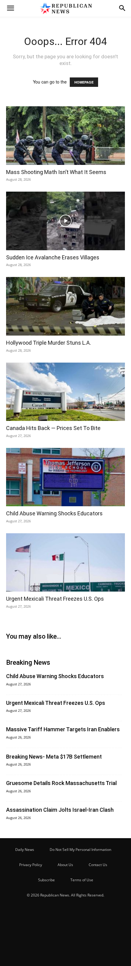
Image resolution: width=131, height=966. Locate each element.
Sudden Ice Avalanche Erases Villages (52, 257)
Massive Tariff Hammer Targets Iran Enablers (63, 729)
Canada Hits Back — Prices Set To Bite (53, 428)
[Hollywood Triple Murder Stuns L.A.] (65, 306)
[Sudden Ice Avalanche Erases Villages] (65, 221)
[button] (10, 8)
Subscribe (46, 879)
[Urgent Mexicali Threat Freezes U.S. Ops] (65, 562)
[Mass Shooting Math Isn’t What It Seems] (65, 135)
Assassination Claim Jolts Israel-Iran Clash (60, 810)
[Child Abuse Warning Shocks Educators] (65, 477)
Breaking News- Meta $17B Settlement (54, 756)
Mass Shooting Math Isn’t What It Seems (56, 172)
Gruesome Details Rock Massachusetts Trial (61, 783)
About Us (65, 864)
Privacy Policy (30, 864)
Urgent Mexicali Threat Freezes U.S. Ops (55, 599)
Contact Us (98, 864)
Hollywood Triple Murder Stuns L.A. (48, 343)
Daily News (24, 849)
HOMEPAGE (84, 82)
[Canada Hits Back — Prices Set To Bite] (65, 392)
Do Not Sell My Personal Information (80, 849)
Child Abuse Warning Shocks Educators (54, 513)
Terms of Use (81, 879)
